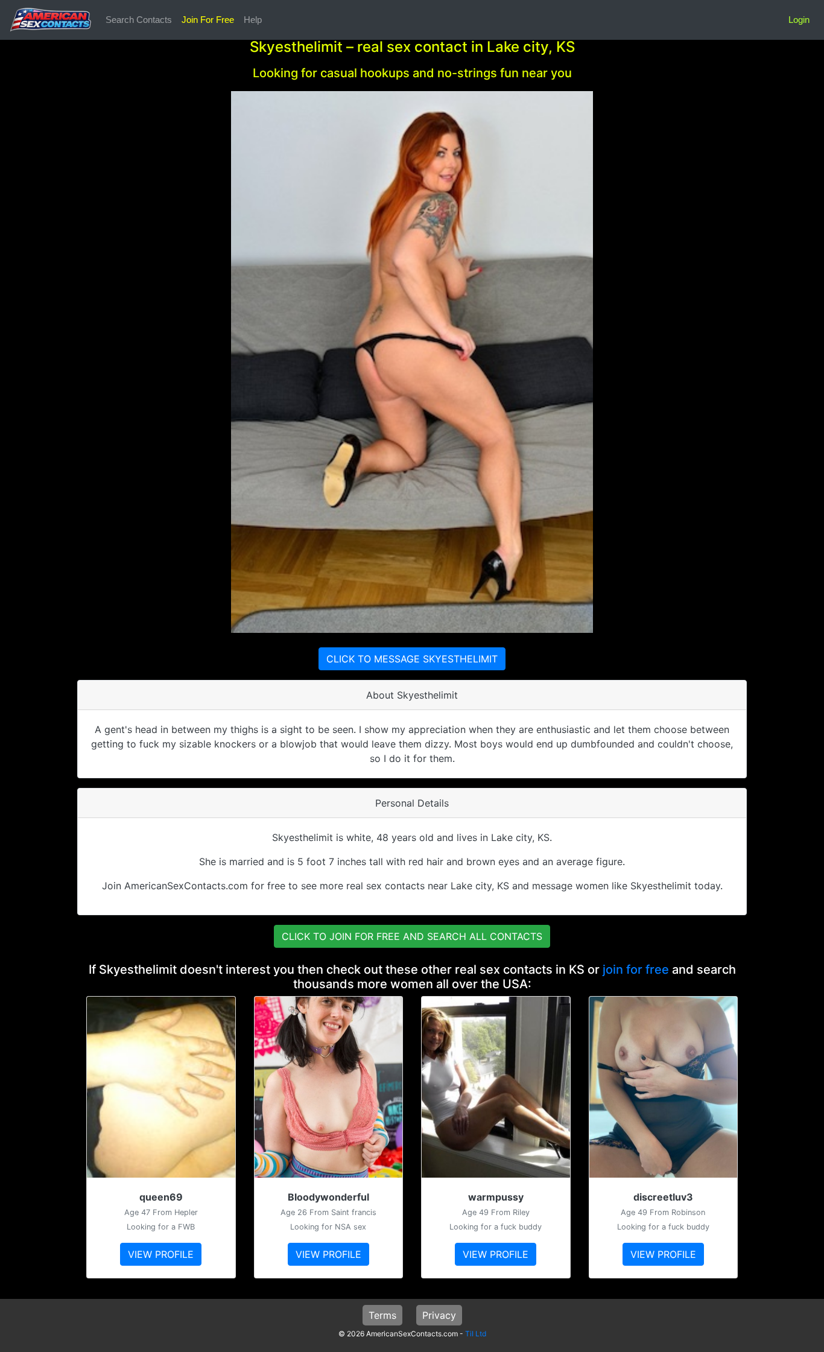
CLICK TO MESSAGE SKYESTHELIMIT (412, 659)
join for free (636, 969)
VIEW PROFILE (161, 1254)
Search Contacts (139, 19)
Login (799, 19)
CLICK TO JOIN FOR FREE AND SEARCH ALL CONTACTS (412, 936)
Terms (382, 1315)
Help (253, 19)
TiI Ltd (475, 1333)
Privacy (439, 1315)
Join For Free (208, 19)
